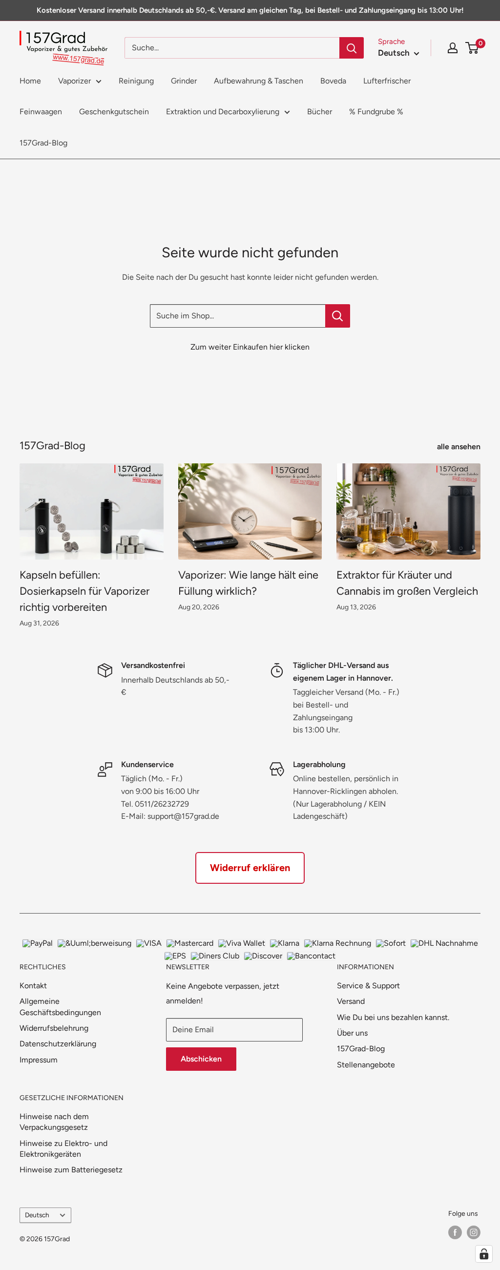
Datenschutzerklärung (58, 1043)
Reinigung (136, 80)
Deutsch (37, 1215)
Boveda (333, 80)
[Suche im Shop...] (337, 316)
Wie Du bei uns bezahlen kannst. (393, 1017)
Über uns (352, 1033)
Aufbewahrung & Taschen (258, 80)
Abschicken (201, 1058)
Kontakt (33, 985)
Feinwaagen (41, 111)
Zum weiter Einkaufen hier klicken (250, 347)
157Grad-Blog (43, 142)
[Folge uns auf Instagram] (473, 1232)
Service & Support (368, 985)
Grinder (184, 80)
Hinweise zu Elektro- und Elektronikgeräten (63, 1149)
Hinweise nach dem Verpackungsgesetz (54, 1122)
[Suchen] (351, 48)
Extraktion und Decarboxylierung (222, 111)
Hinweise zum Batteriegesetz (71, 1169)
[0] (472, 48)
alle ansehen (459, 446)
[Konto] (453, 47)
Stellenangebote (366, 1064)
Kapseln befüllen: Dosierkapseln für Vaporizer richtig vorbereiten (84, 591)
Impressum (39, 1059)
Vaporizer (74, 80)
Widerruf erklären (250, 868)
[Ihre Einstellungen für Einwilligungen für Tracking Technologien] (484, 1254)
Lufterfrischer (387, 80)
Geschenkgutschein (114, 111)
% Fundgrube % (376, 111)
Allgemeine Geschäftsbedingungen (60, 1007)
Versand (351, 1001)
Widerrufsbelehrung (54, 1028)
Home (30, 80)
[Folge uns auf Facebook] (455, 1232)
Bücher (319, 111)
